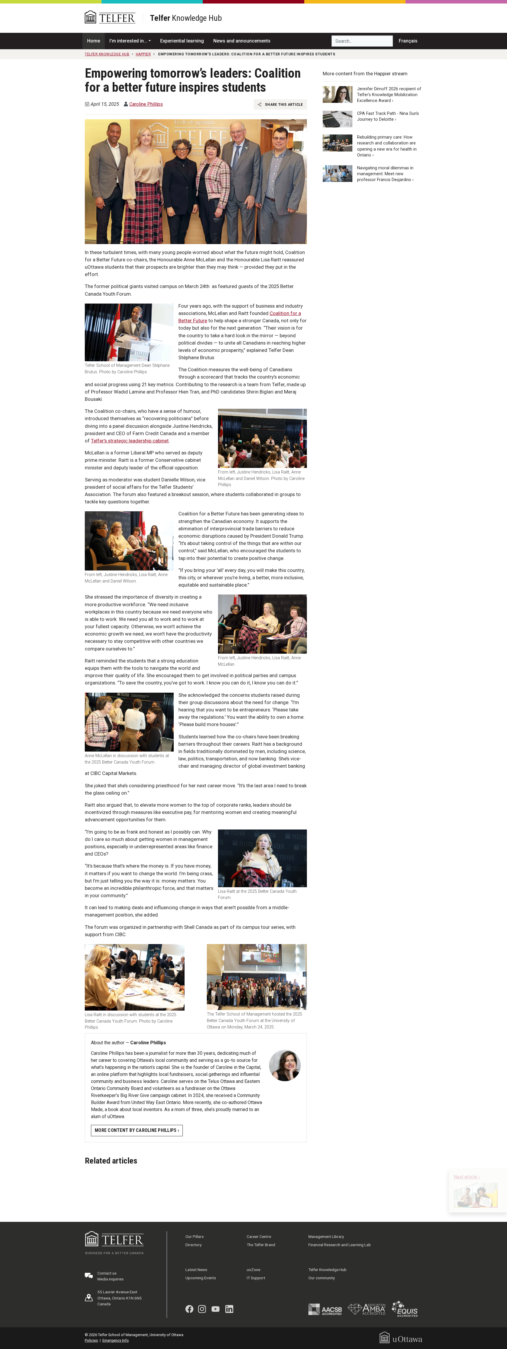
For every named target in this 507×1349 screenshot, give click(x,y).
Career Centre (259, 1236)
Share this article (283, 104)
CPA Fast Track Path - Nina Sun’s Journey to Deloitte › (388, 116)
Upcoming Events (200, 1277)
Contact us (106, 1273)
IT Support (256, 1277)
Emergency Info (115, 1340)
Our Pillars (194, 1236)
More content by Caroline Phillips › (137, 1130)
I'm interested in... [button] (128, 41)
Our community (321, 1277)
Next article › (467, 1177)
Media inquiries (110, 1279)
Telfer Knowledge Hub (327, 1269)
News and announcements (242, 41)
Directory (193, 1244)
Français (408, 41)
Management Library (326, 1236)
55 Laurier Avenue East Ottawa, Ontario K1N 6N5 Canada (119, 1298)
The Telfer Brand (261, 1244)
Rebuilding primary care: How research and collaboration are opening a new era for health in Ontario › (387, 146)
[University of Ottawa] (401, 1337)
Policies (91, 1340)
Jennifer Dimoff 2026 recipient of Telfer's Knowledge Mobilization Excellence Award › (389, 94)
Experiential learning (182, 41)
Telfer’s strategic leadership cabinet (130, 441)
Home (93, 41)
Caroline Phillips (146, 104)
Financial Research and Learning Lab (339, 1244)
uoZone (253, 1269)
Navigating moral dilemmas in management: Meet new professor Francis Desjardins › (385, 174)
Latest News (196, 1269)
